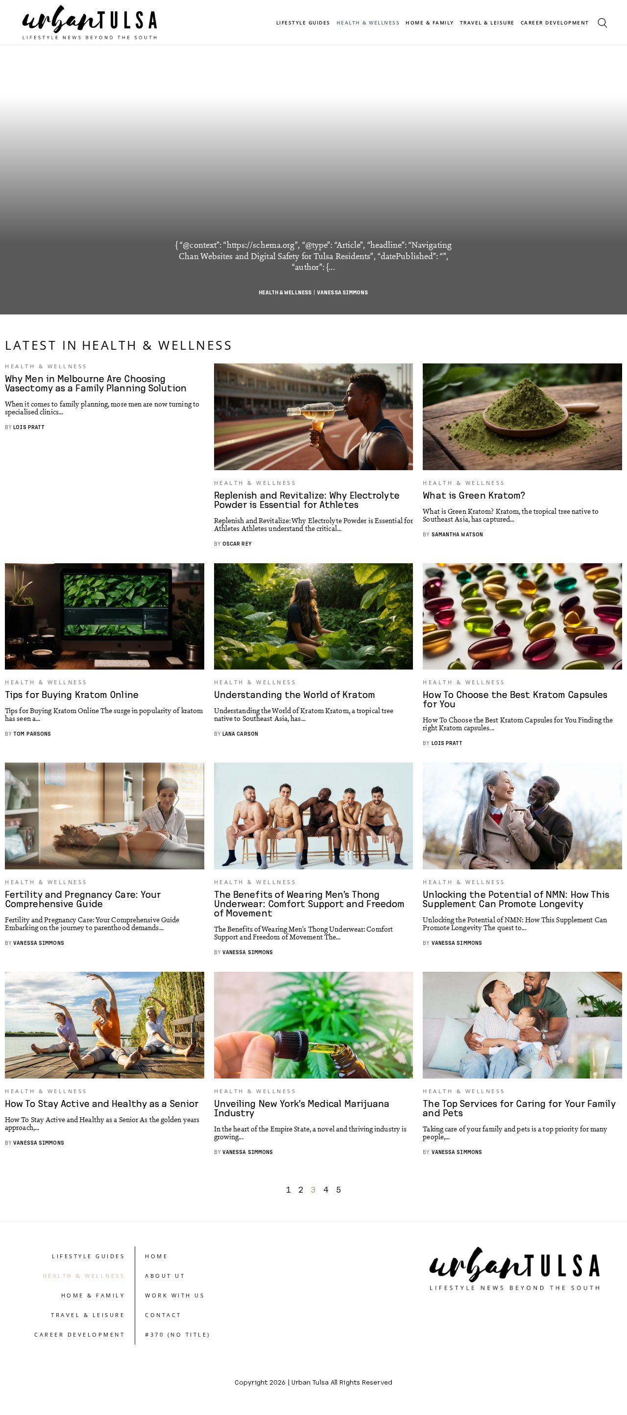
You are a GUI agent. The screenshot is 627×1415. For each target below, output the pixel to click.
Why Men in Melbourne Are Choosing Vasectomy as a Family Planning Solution (96, 383)
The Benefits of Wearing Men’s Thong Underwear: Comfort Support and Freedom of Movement (309, 903)
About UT (165, 1275)
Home (156, 1256)
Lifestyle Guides (303, 22)
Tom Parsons (32, 733)
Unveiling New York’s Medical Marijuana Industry (302, 1108)
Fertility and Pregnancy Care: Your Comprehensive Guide (83, 898)
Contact (163, 1315)
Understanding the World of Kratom (294, 694)
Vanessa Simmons (342, 292)
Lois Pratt (29, 427)
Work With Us (175, 1295)
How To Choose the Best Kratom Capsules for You (515, 699)
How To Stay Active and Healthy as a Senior (101, 1103)
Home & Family (430, 22)
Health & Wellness (368, 22)
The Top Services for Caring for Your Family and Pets (519, 1108)
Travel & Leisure (487, 22)
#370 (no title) (178, 1334)
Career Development (555, 22)
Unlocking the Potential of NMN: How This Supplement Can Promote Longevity (516, 898)
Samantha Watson (457, 534)
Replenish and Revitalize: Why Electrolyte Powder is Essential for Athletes (307, 499)
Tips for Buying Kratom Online (72, 694)
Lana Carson (240, 733)
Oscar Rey (237, 543)
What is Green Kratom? (474, 495)
